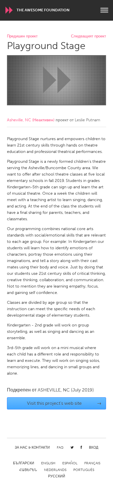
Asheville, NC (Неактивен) (30, 120)
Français (92, 463)
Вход (93, 447)
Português (83, 470)
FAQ (60, 447)
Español (69, 463)
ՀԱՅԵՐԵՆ (28, 470)
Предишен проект (22, 36)
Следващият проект (88, 36)
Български (23, 463)
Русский (56, 476)
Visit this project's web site (64, 403)
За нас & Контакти (32, 447)
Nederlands (55, 470)
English (48, 463)
